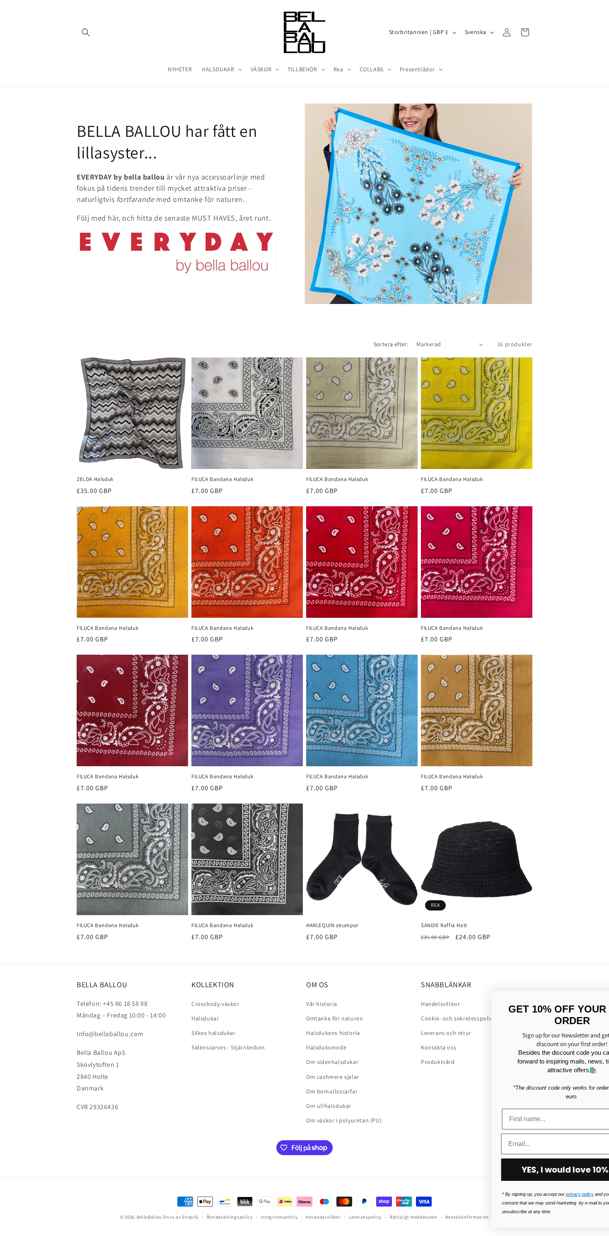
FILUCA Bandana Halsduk (222, 479)
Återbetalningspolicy (230, 1216)
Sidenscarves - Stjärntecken (228, 1047)
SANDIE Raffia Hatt (444, 925)
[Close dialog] (590, 1001)
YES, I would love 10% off (358, 1169)
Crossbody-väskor (215, 1003)
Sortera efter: (391, 344)
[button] (86, 32)
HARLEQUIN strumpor (332, 925)
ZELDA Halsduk (95, 479)
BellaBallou (149, 1217)
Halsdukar (205, 1018)
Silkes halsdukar (213, 1032)
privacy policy (366, 1194)
